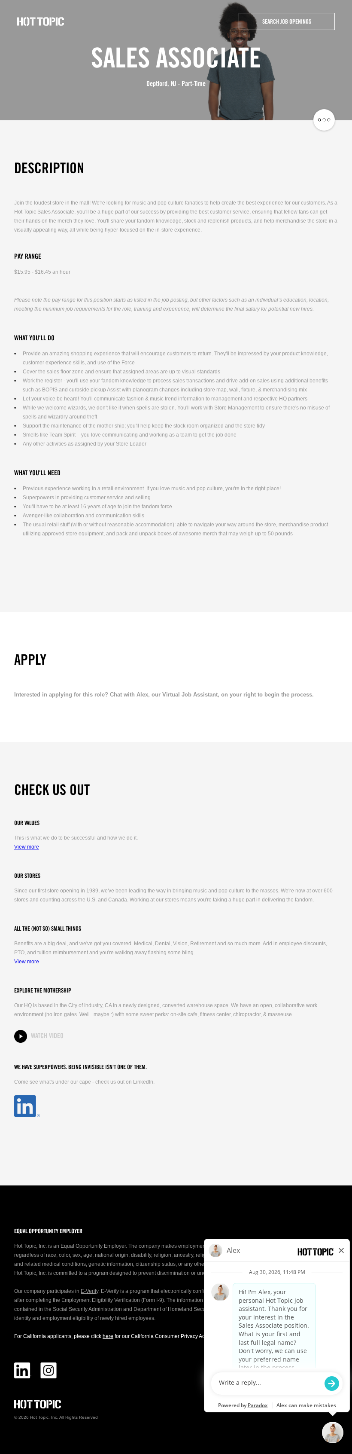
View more (26, 847)
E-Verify (89, 1291)
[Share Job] (324, 120)
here (108, 1336)
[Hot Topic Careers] (40, 21)
